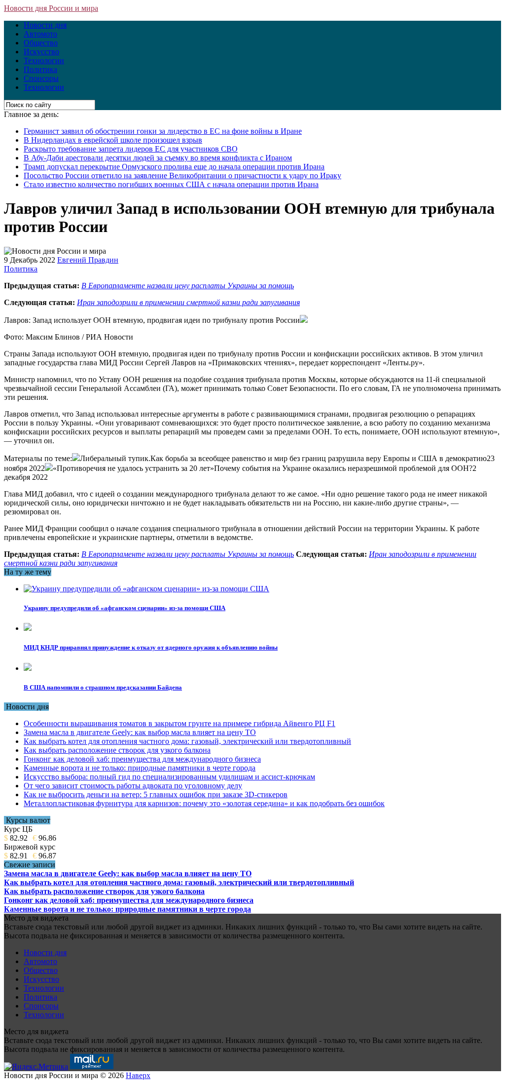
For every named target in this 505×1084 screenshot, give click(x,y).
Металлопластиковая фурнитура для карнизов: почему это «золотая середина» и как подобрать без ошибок (204, 803)
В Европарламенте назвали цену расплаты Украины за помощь (187, 285)
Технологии (44, 60)
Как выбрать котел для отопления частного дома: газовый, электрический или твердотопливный (187, 741)
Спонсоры (41, 78)
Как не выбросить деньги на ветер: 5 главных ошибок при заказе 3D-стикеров (156, 794)
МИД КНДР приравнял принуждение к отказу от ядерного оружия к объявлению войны (151, 647)
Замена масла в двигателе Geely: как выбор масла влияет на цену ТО (140, 732)
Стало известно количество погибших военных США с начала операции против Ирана (171, 184)
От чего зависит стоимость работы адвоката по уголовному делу (133, 785)
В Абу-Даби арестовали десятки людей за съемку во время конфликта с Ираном (158, 158)
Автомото (40, 34)
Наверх (138, 1075)
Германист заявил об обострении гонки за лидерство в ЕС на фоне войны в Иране (163, 131)
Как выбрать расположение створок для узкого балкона (117, 750)
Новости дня (45, 25)
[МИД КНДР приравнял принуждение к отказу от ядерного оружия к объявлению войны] (28, 628)
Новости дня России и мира (51, 8)
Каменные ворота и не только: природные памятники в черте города (139, 768)
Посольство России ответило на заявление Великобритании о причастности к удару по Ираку (182, 175)
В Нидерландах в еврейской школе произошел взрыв (113, 140)
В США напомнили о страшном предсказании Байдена (103, 687)
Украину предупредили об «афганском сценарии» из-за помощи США (124, 608)
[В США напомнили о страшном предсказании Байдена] (28, 668)
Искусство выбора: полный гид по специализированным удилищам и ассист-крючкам (169, 777)
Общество (41, 43)
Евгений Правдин (87, 260)
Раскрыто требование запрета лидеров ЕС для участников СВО (131, 149)
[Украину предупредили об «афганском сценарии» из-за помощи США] (146, 588)
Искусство (41, 51)
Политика (40, 69)
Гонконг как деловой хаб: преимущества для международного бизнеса (142, 759)
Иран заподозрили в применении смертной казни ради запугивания (188, 302)
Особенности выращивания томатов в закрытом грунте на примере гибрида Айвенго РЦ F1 (179, 723)
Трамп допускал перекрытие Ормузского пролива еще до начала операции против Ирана (174, 166)
